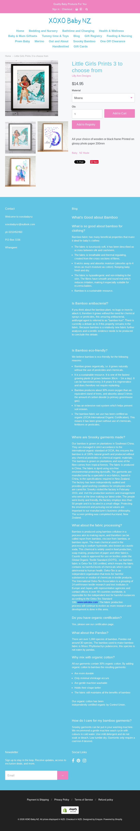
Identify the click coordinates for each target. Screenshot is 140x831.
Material (76, 90)
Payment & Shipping (38, 799)
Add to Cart (119, 113)
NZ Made (84, 152)
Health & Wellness (111, 31)
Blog (76, 36)
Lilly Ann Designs (81, 75)
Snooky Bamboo (84, 41)
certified (92, 704)
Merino (39, 41)
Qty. (74, 106)
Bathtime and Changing (78, 31)
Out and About (58, 41)
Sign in (56, 9)
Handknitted (60, 46)
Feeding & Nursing (119, 36)
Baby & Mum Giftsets (22, 36)
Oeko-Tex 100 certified (93, 563)
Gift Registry (93, 36)
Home (20, 31)
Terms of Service (84, 799)
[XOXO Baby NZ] (70, 23)
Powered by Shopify (112, 819)
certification (101, 624)
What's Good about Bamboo (95, 217)
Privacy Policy (61, 799)
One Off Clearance (112, 41)
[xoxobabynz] (70, 813)
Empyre (98, 819)
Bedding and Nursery (43, 31)
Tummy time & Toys (55, 36)
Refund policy (105, 799)
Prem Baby (22, 41)
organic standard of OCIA (100, 450)
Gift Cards (81, 46)
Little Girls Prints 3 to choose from (31, 56)
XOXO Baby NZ (32, 819)
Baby (74, 152)
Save (96, 162)
